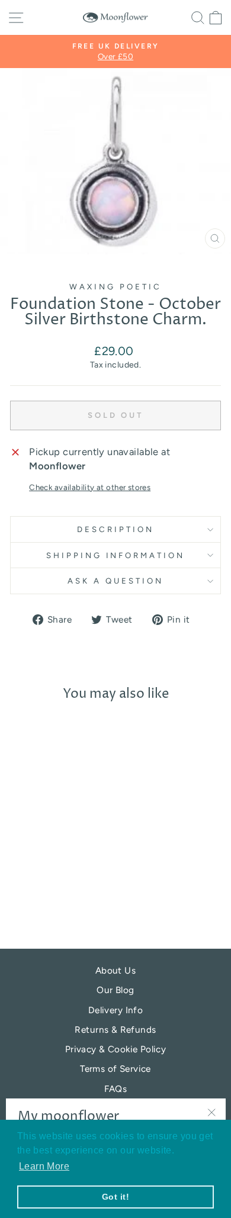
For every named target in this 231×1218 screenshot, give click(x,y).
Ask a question (115, 580)
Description (115, 529)
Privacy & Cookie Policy (115, 1049)
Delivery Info (115, 1010)
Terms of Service (115, 1068)
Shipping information (115, 555)
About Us (115, 970)
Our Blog (115, 989)
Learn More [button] (44, 1166)
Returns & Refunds (115, 1029)
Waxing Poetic (115, 286)
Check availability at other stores (89, 487)
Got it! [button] (115, 1196)
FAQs (115, 1088)
